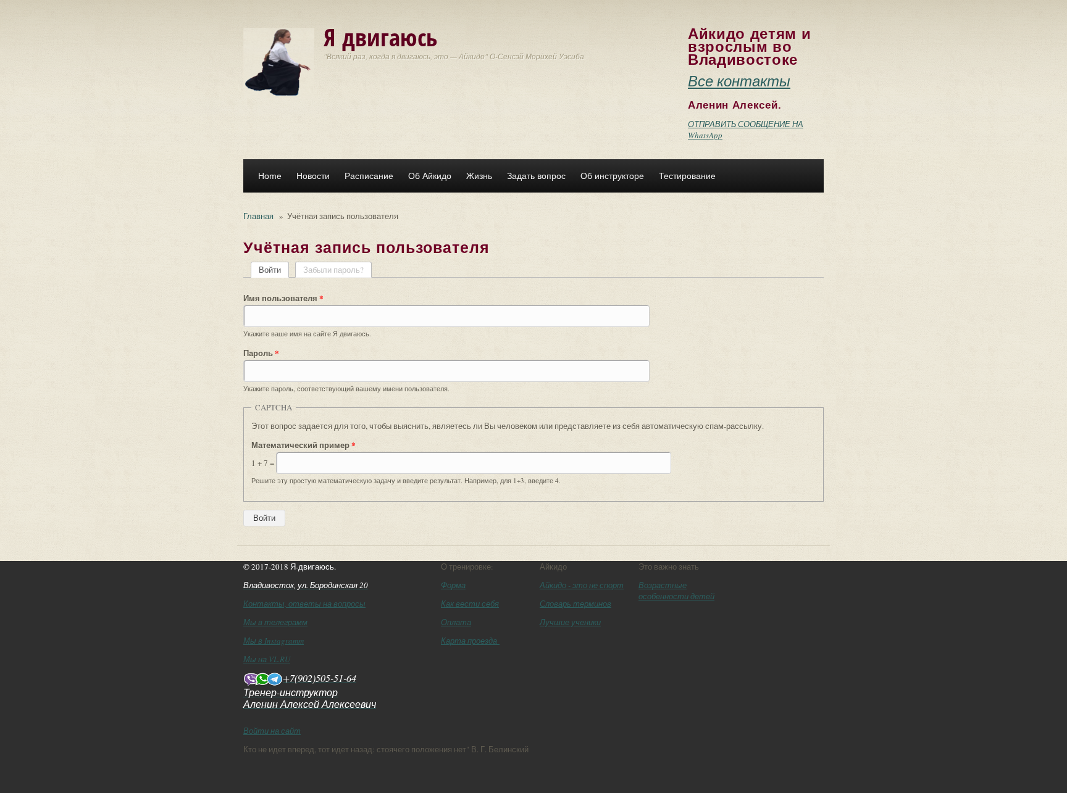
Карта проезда (470, 640)
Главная (258, 216)
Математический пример (303, 444)
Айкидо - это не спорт (582, 585)
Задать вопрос (536, 176)
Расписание (369, 176)
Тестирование (687, 176)
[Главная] (278, 61)
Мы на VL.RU (266, 659)
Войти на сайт (272, 730)
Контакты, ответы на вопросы (304, 603)
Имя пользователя (283, 298)
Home (270, 176)
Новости (313, 176)
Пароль (261, 353)
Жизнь (479, 176)
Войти (274, 269)
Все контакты (739, 80)
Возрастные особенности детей (676, 590)
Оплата (456, 622)
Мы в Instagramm (273, 640)
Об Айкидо (429, 176)
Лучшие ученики (570, 622)
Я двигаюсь (380, 36)
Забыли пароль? (333, 269)
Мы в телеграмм (275, 622)
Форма (453, 585)
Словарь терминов (575, 603)
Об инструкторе (612, 176)
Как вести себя (470, 603)
